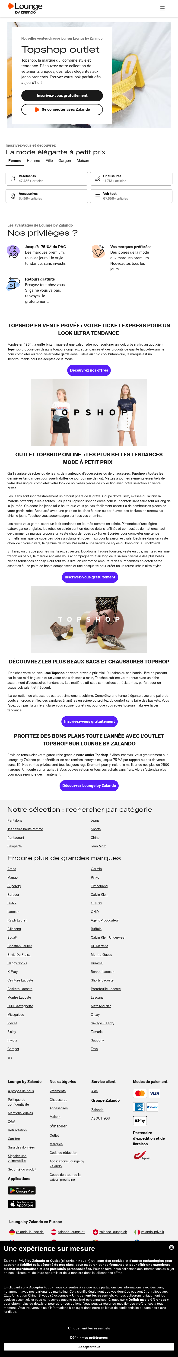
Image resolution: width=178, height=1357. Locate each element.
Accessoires (59, 1108)
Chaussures (58, 1100)
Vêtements (58, 1091)
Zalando (97, 1110)
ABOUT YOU (100, 1118)
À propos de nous (21, 1091)
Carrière (14, 1139)
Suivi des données (21, 1147)
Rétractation (17, 1130)
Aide (94, 1091)
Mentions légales (20, 1113)
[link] (47, 179)
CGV (11, 1122)
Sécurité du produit (22, 1169)
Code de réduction (63, 1153)
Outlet (54, 1136)
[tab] (15, 161)
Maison (55, 1117)
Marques (56, 1144)
